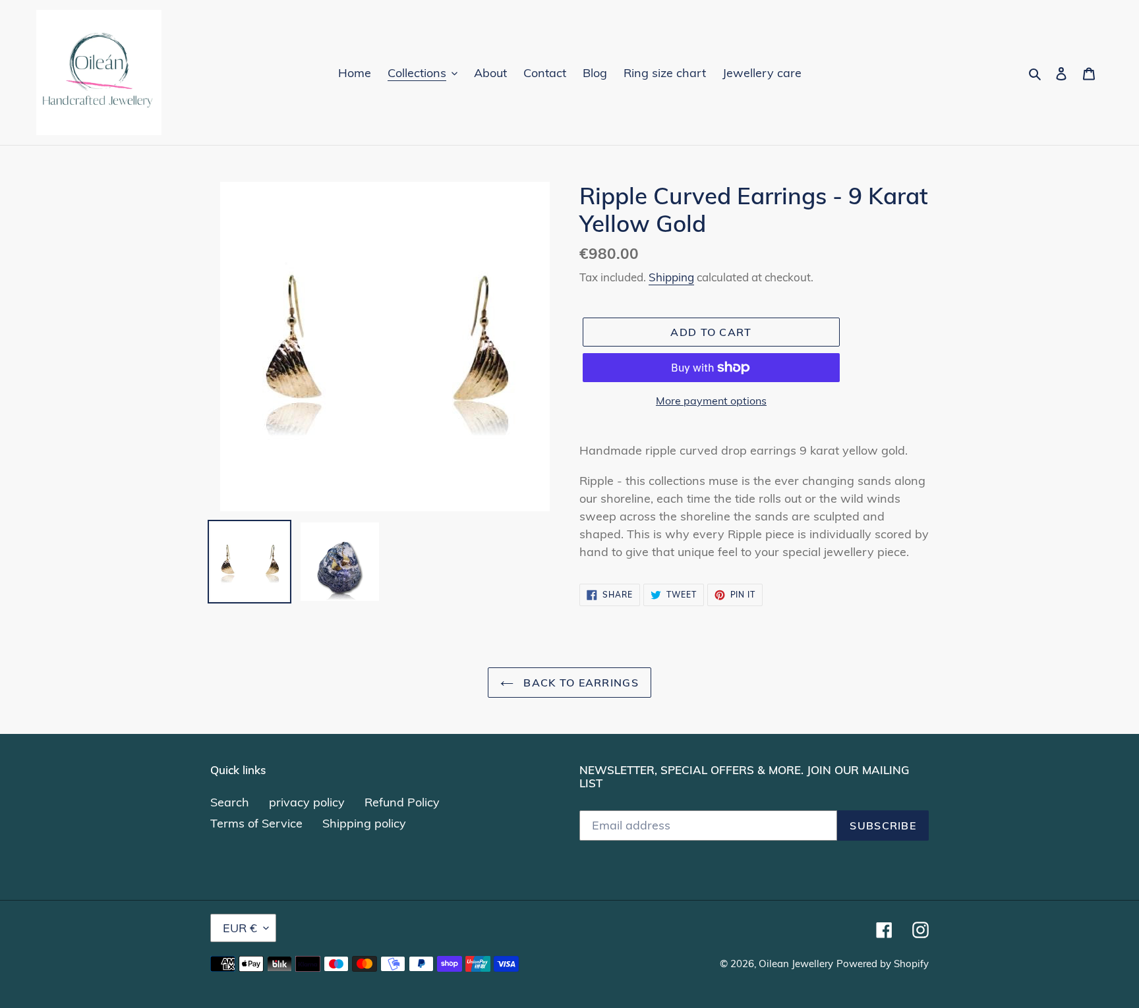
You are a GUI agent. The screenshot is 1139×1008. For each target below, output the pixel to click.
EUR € (240, 928)
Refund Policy (402, 802)
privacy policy (307, 802)
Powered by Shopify (882, 963)
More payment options (711, 400)
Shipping (671, 277)
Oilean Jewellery (796, 963)
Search (229, 802)
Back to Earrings (579, 682)
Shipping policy (364, 823)
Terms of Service (256, 823)
